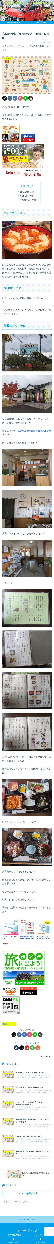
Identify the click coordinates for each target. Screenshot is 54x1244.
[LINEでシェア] (25, 98)
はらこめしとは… (28, 192)
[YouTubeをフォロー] (27, 1047)
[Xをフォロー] (21, 1047)
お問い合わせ (39, 1235)
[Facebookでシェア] (9, 98)
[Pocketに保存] (20, 98)
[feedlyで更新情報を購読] (32, 1047)
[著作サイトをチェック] (16, 1047)
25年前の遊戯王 (15, 1235)
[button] (30, 98)
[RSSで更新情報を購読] (37, 1047)
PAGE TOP (28, 1219)
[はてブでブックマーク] (15, 98)
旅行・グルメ (10, 1024)
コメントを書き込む (27, 1193)
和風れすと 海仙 (28, 200)
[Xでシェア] (4, 98)
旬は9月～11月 (26, 196)
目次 (23, 186)
